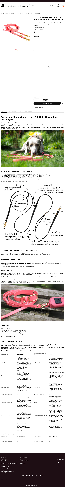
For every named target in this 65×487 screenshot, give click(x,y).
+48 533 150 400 (4, 468)
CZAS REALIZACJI (5, 459)
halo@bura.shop (19, 266)
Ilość (35, 97)
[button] (53, 6)
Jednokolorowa (37, 13)
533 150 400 (25, 6)
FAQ (21, 459)
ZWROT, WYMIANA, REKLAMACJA (9, 463)
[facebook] (56, 462)
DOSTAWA (3, 460)
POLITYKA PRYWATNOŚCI (26, 462)
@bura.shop (3, 472)
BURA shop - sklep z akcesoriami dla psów (8, 13)
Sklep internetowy (31, 485)
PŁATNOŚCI (3, 462)
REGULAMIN (23, 463)
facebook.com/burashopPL (7, 471)
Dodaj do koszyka (47, 103)
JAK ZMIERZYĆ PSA (24, 460)
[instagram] (58, 462)
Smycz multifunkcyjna (29, 13)
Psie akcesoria (20, 13)
